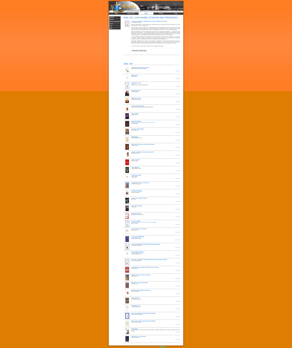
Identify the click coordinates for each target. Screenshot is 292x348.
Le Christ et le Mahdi (135, 221)
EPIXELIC (152, 346)
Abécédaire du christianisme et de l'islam (140, 67)
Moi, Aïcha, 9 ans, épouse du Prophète (139, 282)
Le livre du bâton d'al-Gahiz (137, 251)
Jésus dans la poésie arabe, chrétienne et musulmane (143, 144)
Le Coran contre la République (137, 236)
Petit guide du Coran (135, 305)
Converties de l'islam (135, 90)
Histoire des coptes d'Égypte (137, 129)
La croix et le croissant (136, 190)
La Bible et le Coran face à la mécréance (140, 182)
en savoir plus (177, 70)
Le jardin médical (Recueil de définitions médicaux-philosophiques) (145, 244)
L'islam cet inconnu (135, 159)
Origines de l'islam (135, 298)
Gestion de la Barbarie (136, 121)
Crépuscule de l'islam (136, 98)
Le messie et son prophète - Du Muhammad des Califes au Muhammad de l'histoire (149, 21)
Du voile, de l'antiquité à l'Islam (138, 106)
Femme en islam (134, 113)
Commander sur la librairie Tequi (139, 50)
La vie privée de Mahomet (136, 205)
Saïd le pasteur (134, 328)
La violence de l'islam (136, 213)
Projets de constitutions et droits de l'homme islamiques (143, 313)
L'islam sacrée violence (136, 175)
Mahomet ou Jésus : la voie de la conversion (140, 275)
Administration (156, 346)
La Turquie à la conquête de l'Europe (139, 198)
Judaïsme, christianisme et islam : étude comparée (142, 152)
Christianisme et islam (136, 83)
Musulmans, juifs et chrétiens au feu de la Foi (141, 290)
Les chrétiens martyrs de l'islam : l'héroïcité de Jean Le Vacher (145, 267)
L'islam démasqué (135, 167)
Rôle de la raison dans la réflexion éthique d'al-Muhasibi (143, 321)
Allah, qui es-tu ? (134, 75)
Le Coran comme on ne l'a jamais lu (139, 228)
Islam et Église (134, 136)
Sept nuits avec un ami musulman (138, 336)
